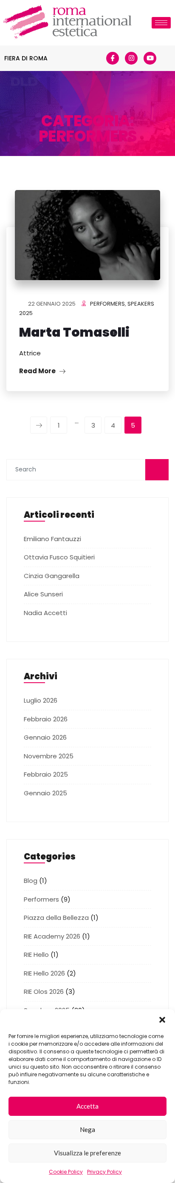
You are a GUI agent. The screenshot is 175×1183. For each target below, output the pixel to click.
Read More (38, 370)
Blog (30, 880)
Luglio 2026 (40, 700)
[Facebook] (112, 58)
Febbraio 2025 (46, 774)
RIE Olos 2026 (44, 991)
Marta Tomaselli (74, 332)
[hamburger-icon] (161, 22)
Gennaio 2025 (45, 793)
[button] (162, 1020)
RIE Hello (36, 954)
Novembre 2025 (48, 756)
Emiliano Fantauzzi (52, 538)
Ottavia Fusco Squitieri (59, 557)
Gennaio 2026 (45, 737)
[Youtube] (150, 58)
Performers (107, 304)
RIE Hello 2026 (44, 973)
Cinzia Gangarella (51, 575)
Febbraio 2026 (46, 719)
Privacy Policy (104, 1171)
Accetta (87, 1106)
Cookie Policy (66, 1171)
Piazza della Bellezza (56, 917)
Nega (87, 1129)
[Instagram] (131, 58)
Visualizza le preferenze (87, 1153)
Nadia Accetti (45, 612)
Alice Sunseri (43, 594)
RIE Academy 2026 (52, 936)
